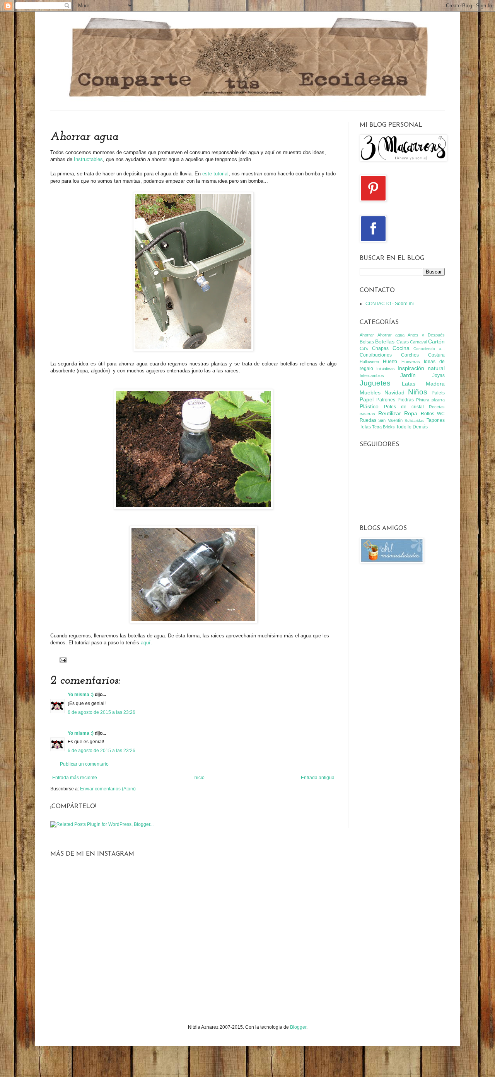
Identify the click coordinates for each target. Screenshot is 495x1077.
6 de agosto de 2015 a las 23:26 (101, 712)
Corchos (410, 355)
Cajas (402, 342)
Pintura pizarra (430, 400)
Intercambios (372, 375)
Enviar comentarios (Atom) (108, 789)
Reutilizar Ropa (398, 413)
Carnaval (418, 342)
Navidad (394, 392)
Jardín (408, 375)
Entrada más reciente (74, 777)
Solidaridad (415, 420)
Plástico (369, 406)
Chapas (380, 348)
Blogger (298, 1027)
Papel (367, 399)
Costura (436, 355)
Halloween (369, 361)
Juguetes (375, 383)
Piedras (406, 400)
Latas (408, 384)
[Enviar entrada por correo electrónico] (62, 659)
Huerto (390, 361)
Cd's (364, 348)
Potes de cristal (404, 406)
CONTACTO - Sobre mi (389, 303)
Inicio (199, 777)
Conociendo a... (429, 349)
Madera (435, 384)
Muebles (370, 392)
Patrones (385, 400)
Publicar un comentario (84, 764)
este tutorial (215, 174)
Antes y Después (426, 335)
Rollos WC (433, 413)
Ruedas (368, 420)
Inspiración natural (421, 368)
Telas (365, 427)
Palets (438, 393)
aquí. (146, 643)
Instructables (88, 159)
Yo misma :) (81, 694)
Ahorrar (367, 335)
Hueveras (410, 361)
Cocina (401, 348)
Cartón (436, 341)
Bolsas (367, 342)
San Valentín (390, 420)
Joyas (438, 375)
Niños (417, 392)
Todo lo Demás (412, 427)
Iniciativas (385, 368)
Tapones (436, 420)
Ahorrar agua (391, 335)
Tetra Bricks (383, 427)
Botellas (384, 341)
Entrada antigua (318, 777)
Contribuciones (376, 355)
